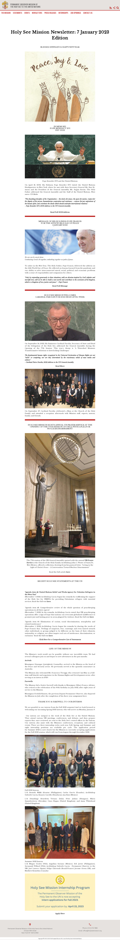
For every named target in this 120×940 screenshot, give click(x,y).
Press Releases (50, 13)
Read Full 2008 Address (60, 212)
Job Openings (75, 13)
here (68, 572)
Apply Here (60, 914)
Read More (60, 366)
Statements (17, 13)
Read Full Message (60, 286)
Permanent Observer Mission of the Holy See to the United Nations (25, 5)
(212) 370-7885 (92, 928)
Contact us (87, 13)
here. (49, 601)
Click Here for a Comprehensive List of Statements (60, 640)
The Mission (6, 13)
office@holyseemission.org (92, 931)
